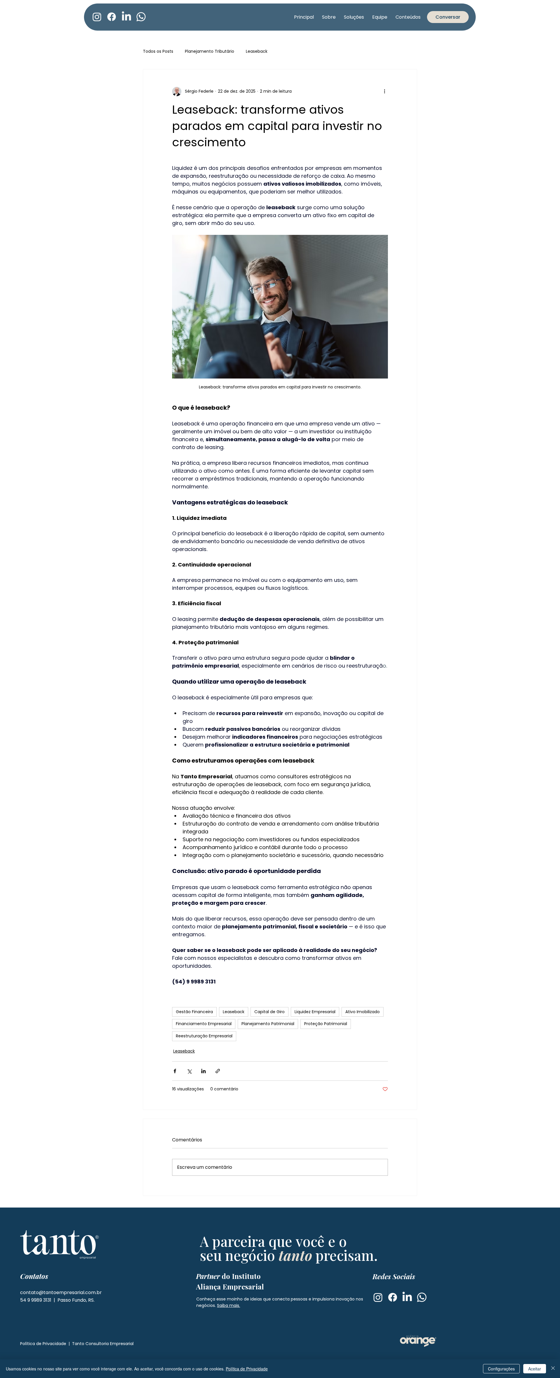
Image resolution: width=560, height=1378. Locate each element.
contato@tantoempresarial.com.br (61, 1292)
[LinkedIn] (126, 16)
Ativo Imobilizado (362, 1012)
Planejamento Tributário (209, 51)
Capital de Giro (269, 1012)
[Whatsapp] (141, 16)
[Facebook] (111, 16)
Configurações (501, 1369)
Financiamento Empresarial (204, 1024)
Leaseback (256, 51)
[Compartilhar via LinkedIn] (203, 1071)
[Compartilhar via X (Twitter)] (189, 1071)
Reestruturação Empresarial (204, 1036)
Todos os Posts (158, 51)
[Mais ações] (384, 91)
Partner (228, 1276)
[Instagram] (97, 16)
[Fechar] (553, 1368)
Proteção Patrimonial (325, 1024)
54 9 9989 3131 (36, 1300)
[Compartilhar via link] (217, 1071)
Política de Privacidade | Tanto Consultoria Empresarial (77, 1344)
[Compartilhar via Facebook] (175, 1071)
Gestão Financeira (194, 1012)
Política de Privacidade (247, 1369)
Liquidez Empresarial (315, 1012)
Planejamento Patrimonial (268, 1024)
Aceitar (534, 1369)
